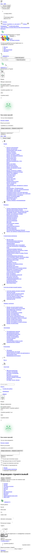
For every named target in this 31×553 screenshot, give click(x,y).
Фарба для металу (11, 151)
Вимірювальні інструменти (14, 355)
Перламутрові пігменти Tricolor (15, 209)
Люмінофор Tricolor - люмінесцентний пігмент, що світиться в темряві (16, 213)
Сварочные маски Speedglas (14, 297)
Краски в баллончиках (12, 147)
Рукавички (9, 378)
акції (23, 479)
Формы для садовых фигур (13, 315)
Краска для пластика (12, 149)
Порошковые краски (12, 197)
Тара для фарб (10, 184)
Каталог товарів (6, 5)
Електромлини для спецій (13, 351)
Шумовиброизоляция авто (13, 334)
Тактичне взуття (11, 299)
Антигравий (10, 339)
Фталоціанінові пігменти (13, 226)
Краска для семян (11, 178)
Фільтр (2, 478)
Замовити (3, 550)
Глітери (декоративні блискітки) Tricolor (17, 208)
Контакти (3, 28)
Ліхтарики (9, 350)
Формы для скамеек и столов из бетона (17, 322)
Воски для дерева (11, 163)
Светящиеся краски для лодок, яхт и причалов (18, 193)
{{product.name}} (5, 541)
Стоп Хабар (10, 224)
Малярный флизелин (12, 281)
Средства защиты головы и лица (15, 296)
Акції (2, 27)
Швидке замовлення (5, 128)
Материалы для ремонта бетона (15, 264)
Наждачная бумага (11, 282)
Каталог (12, 36)
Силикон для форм (11, 153)
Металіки (9, 222)
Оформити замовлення (17, 128)
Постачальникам (25, 27)
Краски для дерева (11, 159)
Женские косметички (12, 370)
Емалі (8, 162)
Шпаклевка (9, 261)
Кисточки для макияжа (12, 373)
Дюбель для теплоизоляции (14, 270)
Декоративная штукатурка (13, 251)
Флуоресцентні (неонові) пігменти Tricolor (17, 211)
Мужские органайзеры (12, 376)
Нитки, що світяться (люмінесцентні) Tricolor (18, 231)
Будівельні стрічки (11, 280)
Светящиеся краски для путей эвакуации (17, 192)
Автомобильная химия (12, 335)
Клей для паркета (11, 273)
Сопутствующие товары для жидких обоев (18, 257)
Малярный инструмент (13, 266)
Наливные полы (11, 265)
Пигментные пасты (12, 165)
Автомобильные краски (13, 332)
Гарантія (6, 487)
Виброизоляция (11, 243)
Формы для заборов (12, 311)
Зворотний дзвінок (19, 57)
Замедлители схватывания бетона (15, 316)
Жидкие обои (10, 239)
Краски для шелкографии (13, 196)
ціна (14, 479)
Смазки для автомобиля (13, 336)
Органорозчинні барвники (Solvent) (16, 230)
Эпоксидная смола (11, 158)
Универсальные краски (13, 181)
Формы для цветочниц (12, 323)
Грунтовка (9, 169)
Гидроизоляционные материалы (15, 255)
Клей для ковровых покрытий (14, 274)
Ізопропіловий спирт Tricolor (14, 150)
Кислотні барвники (12, 228)
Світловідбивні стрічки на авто (15, 341)
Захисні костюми (11, 292)
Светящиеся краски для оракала (15, 195)
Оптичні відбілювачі (12, 220)
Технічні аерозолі (11, 338)
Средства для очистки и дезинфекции (16, 246)
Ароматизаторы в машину (13, 342)
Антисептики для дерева (13, 272)
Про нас (16, 27)
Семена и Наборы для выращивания (16, 200)
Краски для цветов (11, 182)
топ (17, 479)
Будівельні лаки (11, 176)
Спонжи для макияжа (12, 371)
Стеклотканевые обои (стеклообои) (16, 245)
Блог (19, 27)
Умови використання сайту (11, 495)
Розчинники (10, 177)
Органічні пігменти (12, 219)
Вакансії (6, 494)
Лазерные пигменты (12, 218)
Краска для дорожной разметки (15, 155)
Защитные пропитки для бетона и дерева (17, 250)
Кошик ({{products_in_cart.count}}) (11, 24)
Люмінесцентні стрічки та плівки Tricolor (17, 253)
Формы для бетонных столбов (14, 312)
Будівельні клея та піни (13, 259)
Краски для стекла (11, 157)
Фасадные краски (11, 174)
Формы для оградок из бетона (14, 320)
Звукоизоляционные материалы (15, 241)
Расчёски (9, 374)
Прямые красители (11, 227)
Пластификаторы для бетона (14, 309)
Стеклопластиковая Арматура (14, 249)
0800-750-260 (4, 34)
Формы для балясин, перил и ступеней (17, 318)
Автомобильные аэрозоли (13, 331)
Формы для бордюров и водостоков (16, 308)
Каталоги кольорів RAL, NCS (14, 161)
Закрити (3, 479)
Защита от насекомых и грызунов (15, 258)
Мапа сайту (7, 497)
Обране (25, 24)
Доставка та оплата (9, 27)
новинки (20, 479)
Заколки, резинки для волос (14, 377)
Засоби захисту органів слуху (14, 295)
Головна (4, 22)
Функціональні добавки (13, 223)
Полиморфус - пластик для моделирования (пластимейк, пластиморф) (18, 190)
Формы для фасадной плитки (14, 319)
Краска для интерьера (12, 166)
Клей (8, 247)
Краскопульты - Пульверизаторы (15, 188)
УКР (5, 3)
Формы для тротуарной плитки (15, 307)
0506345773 (5, 56)
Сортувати (8, 478)
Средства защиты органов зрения (15, 293)
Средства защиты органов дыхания (16, 291)
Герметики (9, 254)
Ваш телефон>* (19, 548)
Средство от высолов (12, 276)
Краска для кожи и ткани (13, 154)
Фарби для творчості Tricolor (14, 168)
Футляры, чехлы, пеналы (13, 380)
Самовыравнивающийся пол (14, 278)
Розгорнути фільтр (5, 481)
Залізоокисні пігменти (12, 216)
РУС (2, 3)
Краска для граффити (12, 173)
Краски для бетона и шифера (14, 170)
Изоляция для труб (11, 262)
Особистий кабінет (14, 26)
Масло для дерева (11, 199)
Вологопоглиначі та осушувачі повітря (16, 268)
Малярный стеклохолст (13, 277)
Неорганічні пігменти (12, 215)
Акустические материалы (13, 242)
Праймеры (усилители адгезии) (15, 172)
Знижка (6, 485)
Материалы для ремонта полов (14, 269)
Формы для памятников (13, 314)
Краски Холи (10, 180)
